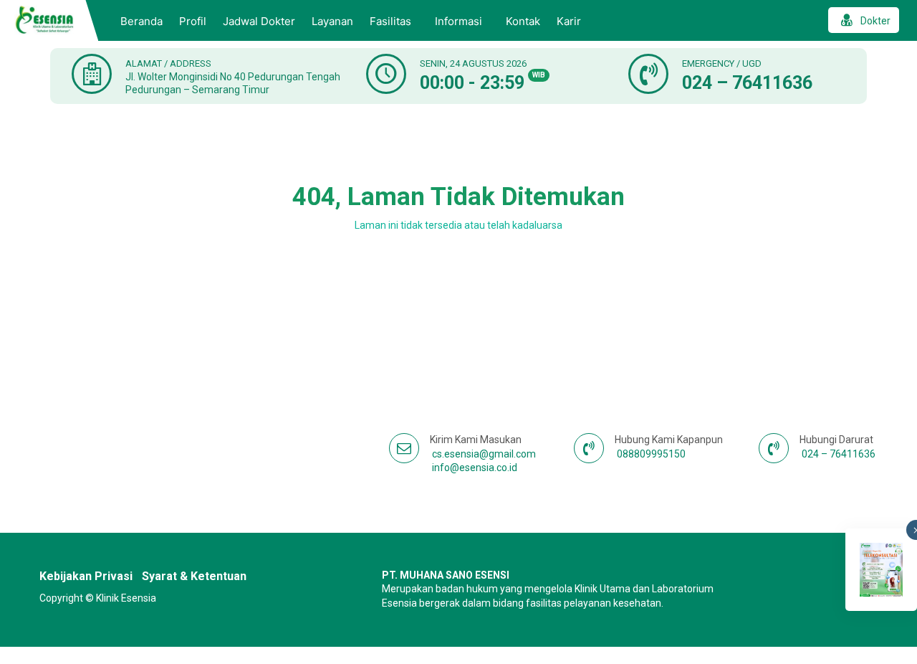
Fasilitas (390, 21)
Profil (192, 21)
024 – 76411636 (747, 82)
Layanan (332, 21)
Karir (569, 21)
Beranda (141, 21)
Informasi (458, 21)
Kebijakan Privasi (86, 576)
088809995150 (651, 454)
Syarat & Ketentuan (194, 576)
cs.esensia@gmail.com (484, 454)
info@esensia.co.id (474, 467)
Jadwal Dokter (259, 21)
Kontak (523, 21)
